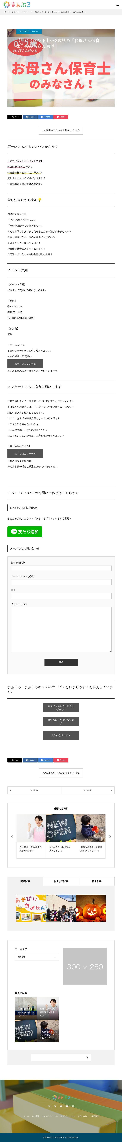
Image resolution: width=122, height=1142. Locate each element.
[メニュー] (117, 4)
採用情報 (95, 1116)
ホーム (26, 1116)
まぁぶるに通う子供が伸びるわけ (61, 708)
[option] (44, 836)
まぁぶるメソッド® (50, 1116)
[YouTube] (66, 1106)
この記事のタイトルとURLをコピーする (61, 130)
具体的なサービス (61, 735)
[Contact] (72, 1106)
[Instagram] (49, 1106)
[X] (55, 1106)
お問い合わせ (83, 1116)
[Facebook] (61, 1106)
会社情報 (35, 1116)
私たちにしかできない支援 (61, 721)
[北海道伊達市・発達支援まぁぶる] (61, 1097)
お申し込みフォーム (25, 363)
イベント (35, 31)
